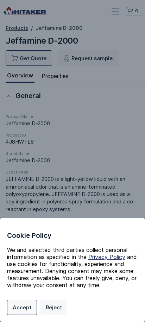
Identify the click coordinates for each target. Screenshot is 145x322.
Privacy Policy (106, 256)
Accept (22, 307)
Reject (54, 307)
